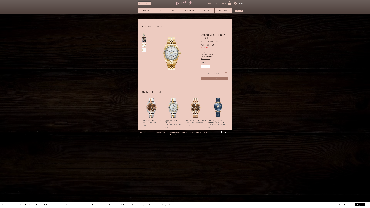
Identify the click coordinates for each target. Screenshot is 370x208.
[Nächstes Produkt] (231, 107)
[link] (229, 3)
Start (143, 26)
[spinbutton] (206, 66)
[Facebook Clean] (222, 132)
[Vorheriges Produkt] (139, 107)
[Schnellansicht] (174, 107)
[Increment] (209, 66)
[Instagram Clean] (225, 132)
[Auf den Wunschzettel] (226, 73)
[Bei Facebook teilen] (202, 87)
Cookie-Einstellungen (345, 205)
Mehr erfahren (205, 59)
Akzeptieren (360, 205)
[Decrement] (203, 66)
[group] (185, 112)
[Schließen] (368, 204)
